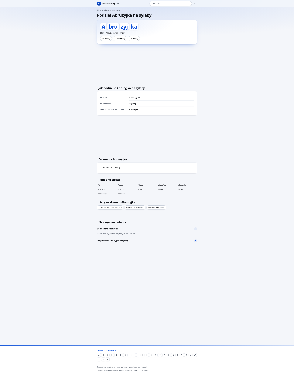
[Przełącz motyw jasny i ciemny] (195, 4)
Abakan (181, 189)
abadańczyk (162, 185)
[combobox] (171, 3)
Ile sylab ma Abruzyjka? (108, 228)
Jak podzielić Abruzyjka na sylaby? (113, 240)
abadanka (182, 185)
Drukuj (135, 38)
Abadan (141, 185)
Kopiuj (107, 38)
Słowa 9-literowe (135, 207)
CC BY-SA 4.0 (144, 370)
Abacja (120, 185)
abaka (160, 189)
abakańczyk (102, 194)
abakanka (121, 194)
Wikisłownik (128, 370)
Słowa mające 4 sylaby (110, 207)
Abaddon (121, 189)
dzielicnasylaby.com (103, 10)
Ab (99, 185)
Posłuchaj (121, 38)
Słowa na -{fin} (156, 207)
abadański (102, 189)
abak (140, 189)
